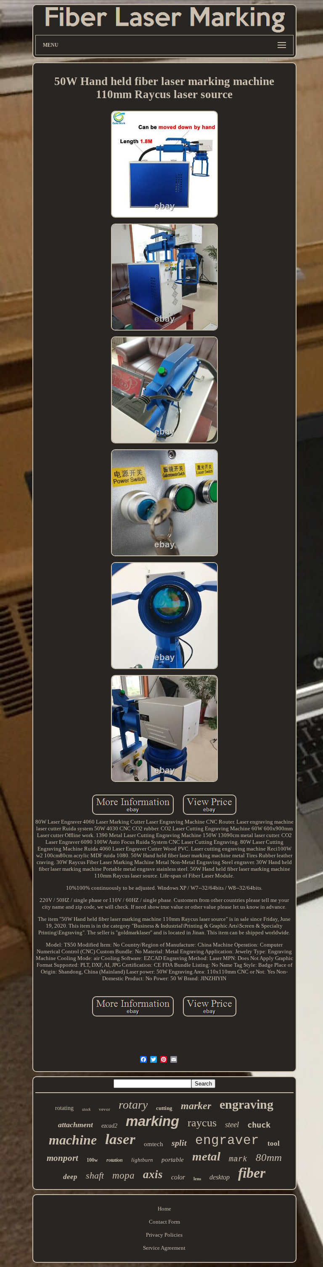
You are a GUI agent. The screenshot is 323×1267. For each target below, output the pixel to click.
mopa (123, 1175)
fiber (251, 1173)
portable (173, 1159)
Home (164, 1209)
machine (73, 1139)
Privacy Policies (164, 1235)
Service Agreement (164, 1248)
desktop (219, 1177)
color (178, 1177)
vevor (104, 1109)
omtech (153, 1144)
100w (92, 1160)
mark (238, 1159)
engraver (227, 1140)
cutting (164, 1108)
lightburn (142, 1160)
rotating (64, 1108)
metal (206, 1156)
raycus (202, 1123)
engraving (246, 1104)
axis (153, 1174)
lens (197, 1178)
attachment (75, 1124)
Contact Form (164, 1222)
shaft (95, 1175)
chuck (258, 1124)
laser (120, 1139)
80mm (269, 1157)
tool (273, 1143)
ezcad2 (109, 1126)
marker (196, 1105)
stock (86, 1109)
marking (152, 1121)
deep (70, 1177)
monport (62, 1158)
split (179, 1142)
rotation (114, 1160)
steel (232, 1124)
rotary (133, 1104)
